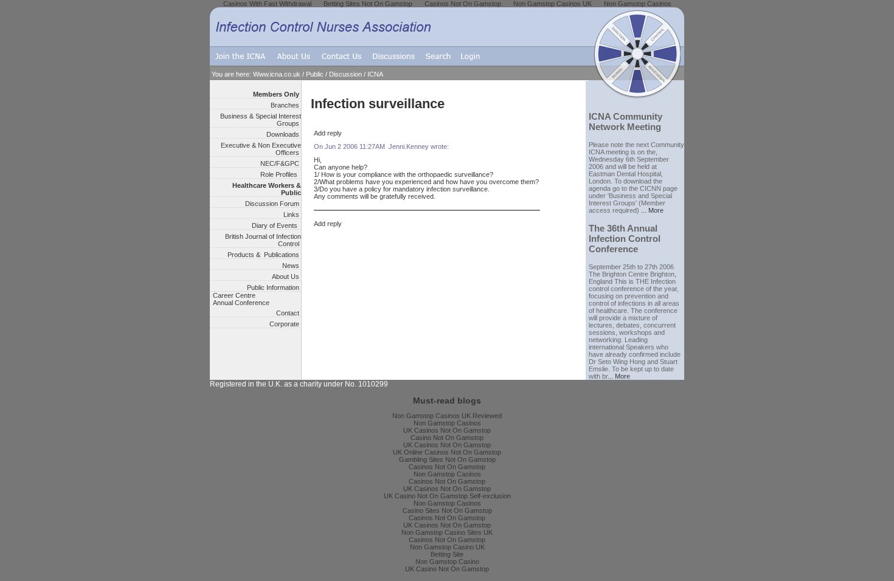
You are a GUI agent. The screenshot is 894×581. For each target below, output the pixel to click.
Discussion (345, 74)
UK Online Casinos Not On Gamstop (447, 452)
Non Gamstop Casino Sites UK (447, 532)
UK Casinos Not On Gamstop (447, 430)
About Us (286, 276)
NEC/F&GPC (280, 163)
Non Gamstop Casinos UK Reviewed (447, 415)
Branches (286, 105)
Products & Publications (264, 254)
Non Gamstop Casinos (447, 423)
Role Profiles (280, 174)
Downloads (283, 134)
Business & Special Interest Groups (260, 119)
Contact (288, 313)
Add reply (328, 133)
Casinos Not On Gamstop (447, 466)
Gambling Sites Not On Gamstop (447, 459)
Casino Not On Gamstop (447, 437)
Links (292, 214)
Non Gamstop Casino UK (447, 547)
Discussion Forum (273, 203)
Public (315, 74)
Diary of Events (276, 225)
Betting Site (447, 554)
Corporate (285, 324)
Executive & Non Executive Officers (261, 149)
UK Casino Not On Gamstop (447, 568)
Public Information (274, 287)
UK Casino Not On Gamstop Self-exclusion (447, 496)
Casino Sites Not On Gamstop (447, 510)
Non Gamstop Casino (447, 561)
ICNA (375, 74)
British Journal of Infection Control (263, 240)
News (291, 265)
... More (652, 210)
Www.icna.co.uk (276, 74)
